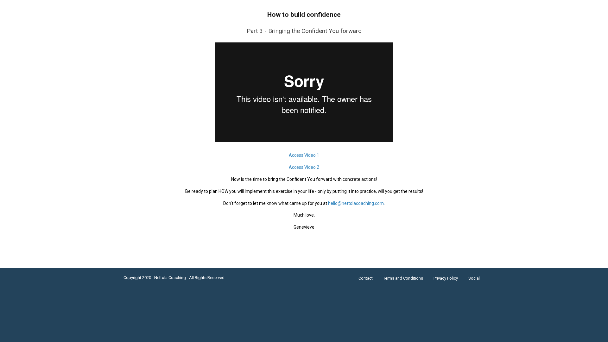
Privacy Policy (446, 278)
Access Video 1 (304, 155)
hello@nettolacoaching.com (356, 203)
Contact (365, 278)
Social (474, 278)
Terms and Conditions (403, 278)
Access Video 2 (304, 167)
